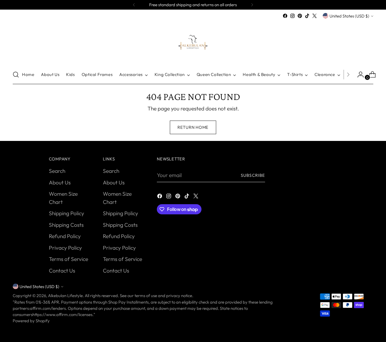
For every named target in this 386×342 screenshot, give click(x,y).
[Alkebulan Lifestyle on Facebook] (285, 15)
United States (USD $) (349, 16)
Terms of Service (68, 259)
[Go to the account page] (358, 74)
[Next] (252, 5)
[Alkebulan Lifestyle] (193, 42)
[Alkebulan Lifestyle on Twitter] (314, 15)
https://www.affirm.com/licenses (62, 314)
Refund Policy (65, 236)
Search (57, 170)
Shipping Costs (66, 224)
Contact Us (62, 270)
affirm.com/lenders (48, 308)
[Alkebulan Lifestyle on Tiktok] (307, 15)
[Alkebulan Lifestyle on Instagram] (292, 15)
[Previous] (134, 5)
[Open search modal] (15, 74)
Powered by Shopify (31, 320)
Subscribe (253, 175)
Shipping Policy (66, 213)
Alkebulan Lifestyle (65, 295)
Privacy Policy (65, 247)
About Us (60, 182)
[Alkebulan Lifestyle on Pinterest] (299, 15)
